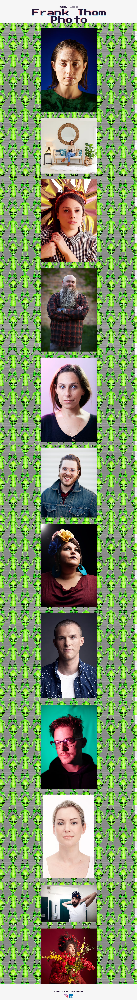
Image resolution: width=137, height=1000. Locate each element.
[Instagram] (66, 996)
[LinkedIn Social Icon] (71, 996)
